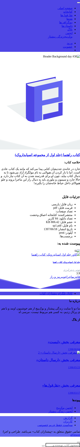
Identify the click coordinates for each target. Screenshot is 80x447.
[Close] (78, 442)
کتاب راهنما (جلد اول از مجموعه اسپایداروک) (47, 155)
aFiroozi (75, 435)
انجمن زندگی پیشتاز (61, 411)
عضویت (68, 46)
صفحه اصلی (65, 8)
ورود (70, 43)
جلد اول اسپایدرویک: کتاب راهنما (66, 262)
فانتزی (76, 276)
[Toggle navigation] (78, 2)
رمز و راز (56, 276)
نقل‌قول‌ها (66, 15)
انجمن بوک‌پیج (64, 407)
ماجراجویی (67, 276)
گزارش (68, 417)
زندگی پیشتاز (56, 36)
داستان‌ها (67, 26)
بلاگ (70, 29)
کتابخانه (68, 11)
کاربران (68, 421)
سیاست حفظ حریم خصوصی (55, 425)
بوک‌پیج (68, 36)
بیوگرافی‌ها (66, 22)
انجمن (69, 33)
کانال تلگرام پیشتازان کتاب (56, 293)
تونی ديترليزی (71, 269)
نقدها (69, 18)
